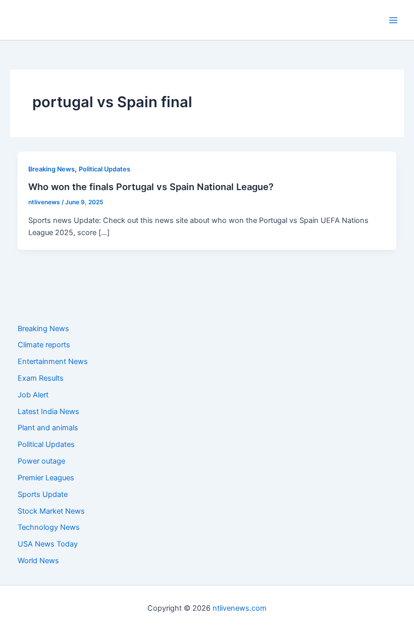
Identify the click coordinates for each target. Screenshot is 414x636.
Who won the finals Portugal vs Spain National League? (151, 186)
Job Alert (33, 394)
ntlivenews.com (240, 608)
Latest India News (48, 411)
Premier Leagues (46, 477)
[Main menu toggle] (393, 20)
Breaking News (51, 169)
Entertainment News (53, 361)
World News (38, 560)
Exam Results (41, 378)
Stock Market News (51, 511)
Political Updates (104, 169)
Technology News (49, 527)
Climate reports (44, 344)
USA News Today (48, 544)
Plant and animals (48, 427)
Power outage (41, 461)
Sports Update (43, 494)
